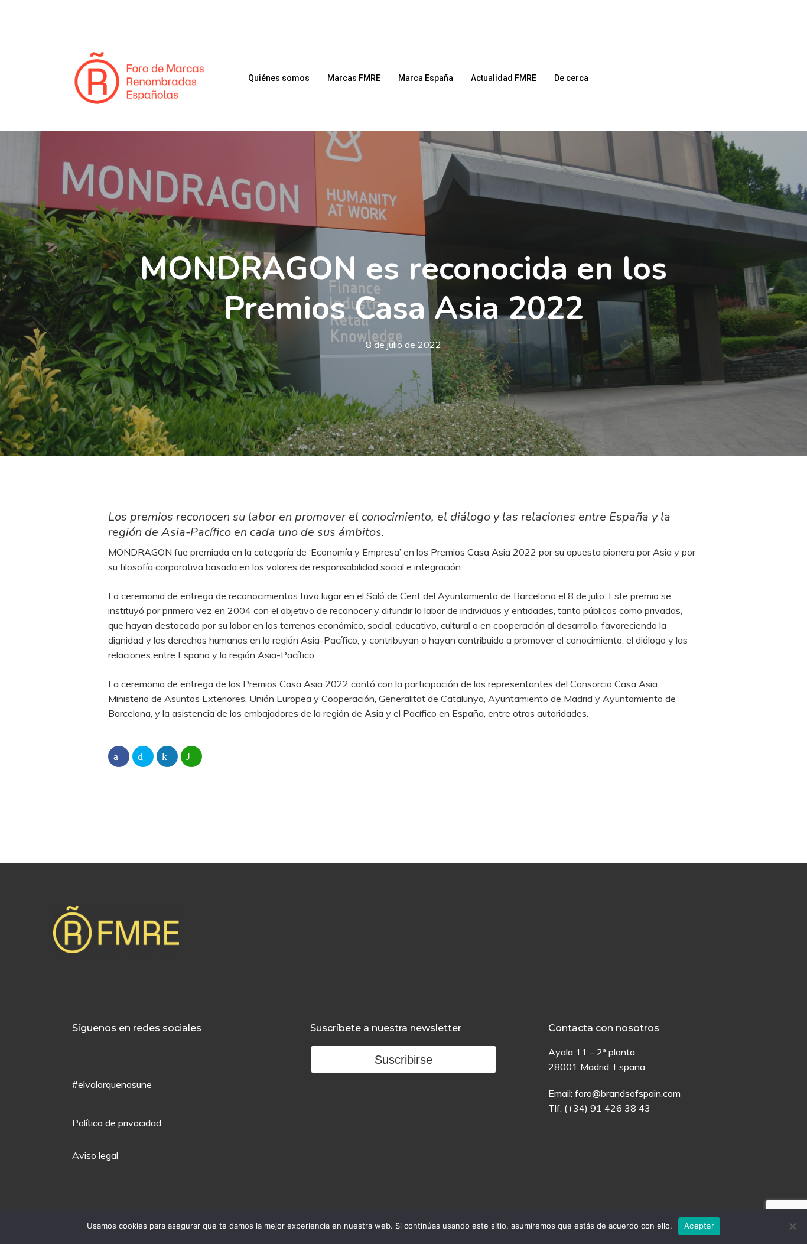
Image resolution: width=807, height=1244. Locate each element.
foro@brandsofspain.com (628, 1093)
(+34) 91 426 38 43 (607, 1108)
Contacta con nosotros (603, 1028)
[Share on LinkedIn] (167, 756)
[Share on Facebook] (118, 756)
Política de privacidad (116, 1123)
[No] (792, 1226)
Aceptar (699, 1225)
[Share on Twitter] (143, 756)
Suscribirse (403, 1059)
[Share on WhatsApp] (191, 756)
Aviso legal (95, 1155)
